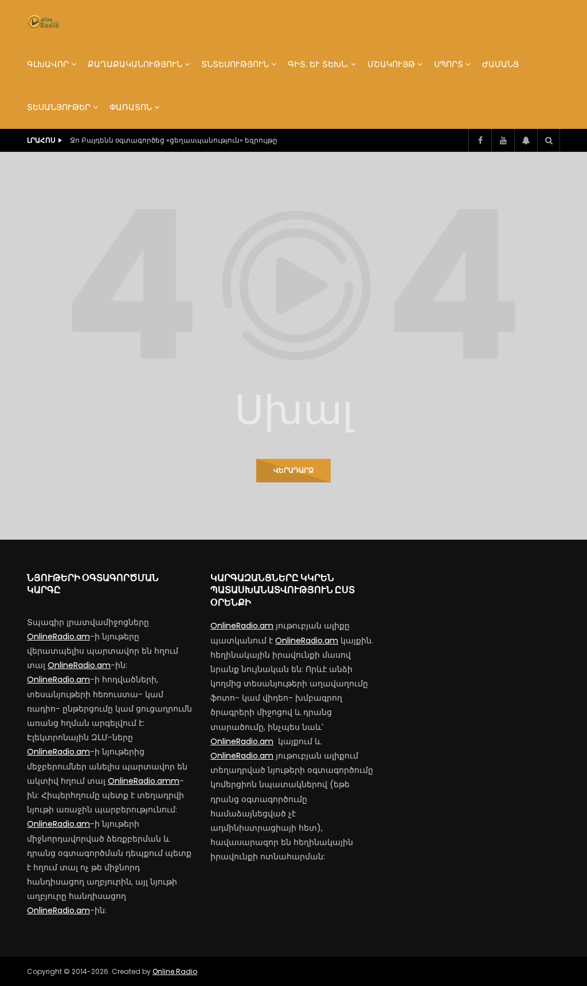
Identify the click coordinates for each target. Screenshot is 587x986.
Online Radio (174, 971)
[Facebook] (479, 140)
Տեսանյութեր (59, 107)
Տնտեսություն (235, 64)
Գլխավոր (48, 64)
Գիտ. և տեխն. (318, 64)
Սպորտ (448, 64)
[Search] (548, 140)
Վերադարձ (293, 470)
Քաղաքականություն (135, 64)
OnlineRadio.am (58, 636)
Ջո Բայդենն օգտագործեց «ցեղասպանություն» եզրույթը (173, 140)
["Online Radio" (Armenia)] (43, 21)
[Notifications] (525, 140)
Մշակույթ (391, 64)
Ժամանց (500, 64)
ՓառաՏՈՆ (130, 107)
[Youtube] (502, 140)
